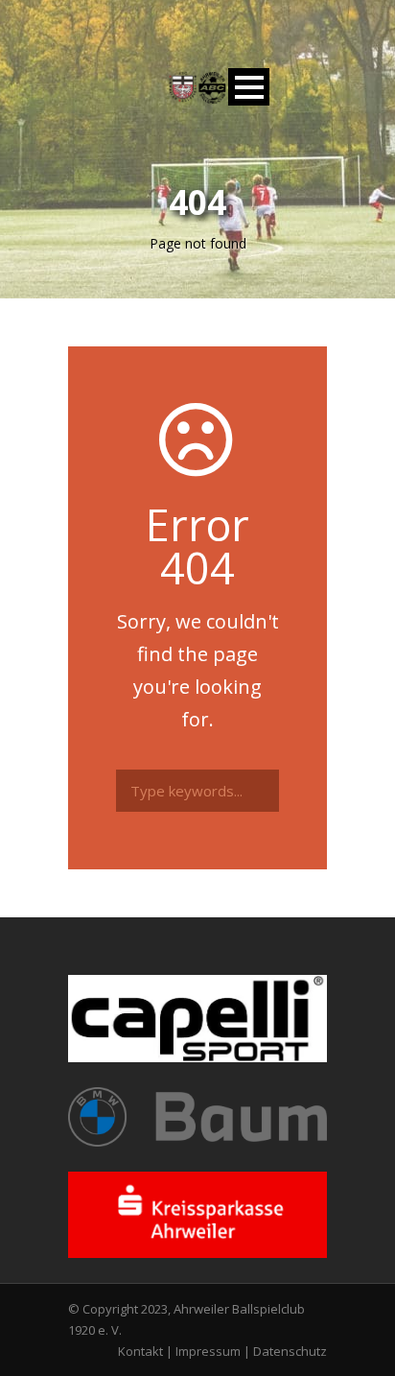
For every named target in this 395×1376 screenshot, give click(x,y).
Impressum (208, 1351)
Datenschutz (290, 1351)
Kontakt (140, 1351)
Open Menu (248, 87)
